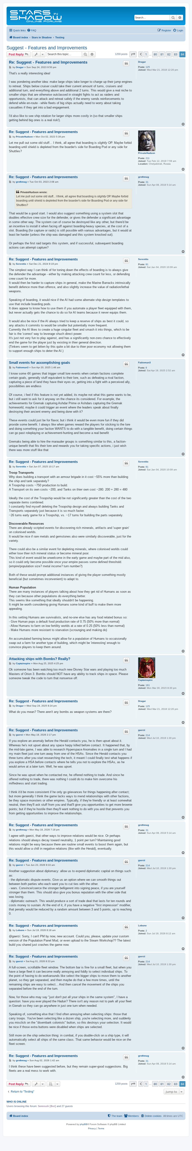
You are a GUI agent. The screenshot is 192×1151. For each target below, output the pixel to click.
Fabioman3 (144, 362)
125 (148, 67)
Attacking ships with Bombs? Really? (39, 659)
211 (148, 158)
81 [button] (162, 54)
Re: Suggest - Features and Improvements (48, 62)
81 (147, 264)
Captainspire (145, 680)
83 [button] (175, 54)
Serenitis (143, 259)
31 (147, 182)
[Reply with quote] (126, 63)
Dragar (142, 62)
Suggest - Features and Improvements (47, 47)
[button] (133, 54)
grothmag (143, 177)
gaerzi (141, 730)
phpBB (83, 1124)
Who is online (16, 1101)
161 (148, 685)
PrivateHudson (146, 153)
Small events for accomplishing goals (39, 362)
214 (148, 735)
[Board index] (36, 16)
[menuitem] (31, 30)
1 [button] (146, 54)
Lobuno (142, 925)
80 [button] (155, 54)
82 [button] (168, 54)
